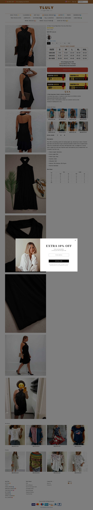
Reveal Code (58, 261)
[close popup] (75, 240)
